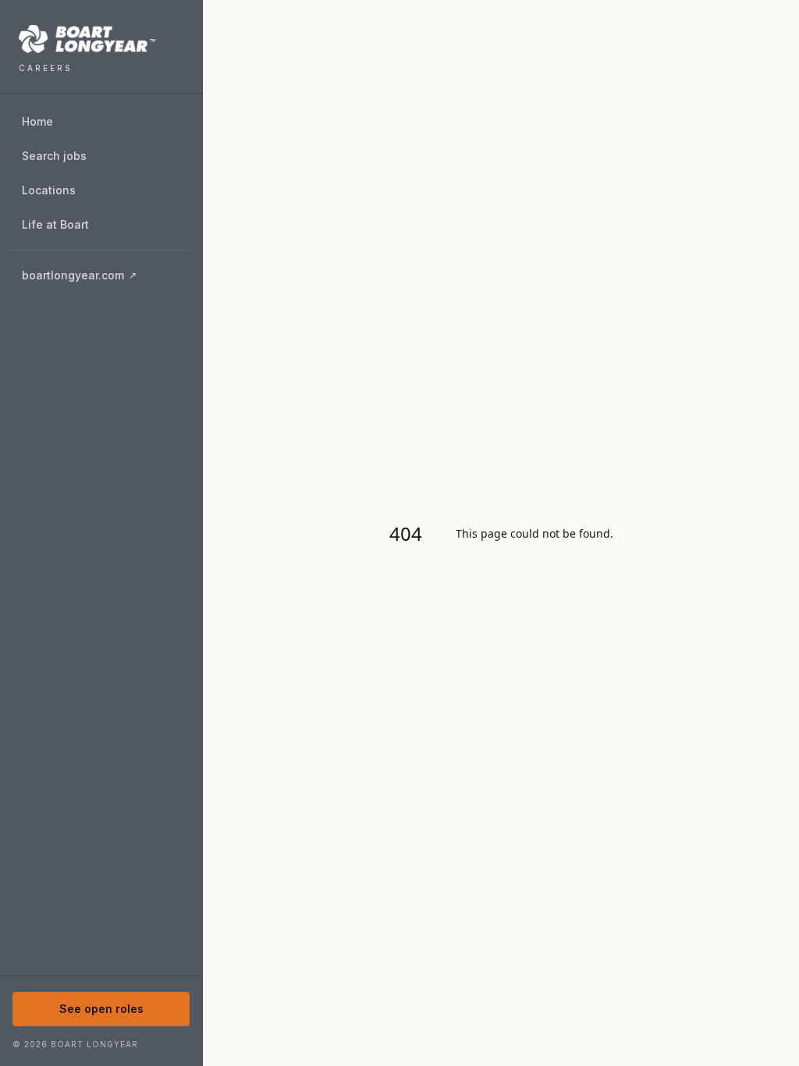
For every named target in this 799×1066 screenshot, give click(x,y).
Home (37, 121)
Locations (49, 190)
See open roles (101, 1008)
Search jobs (54, 155)
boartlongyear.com (107, 279)
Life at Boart (55, 224)
